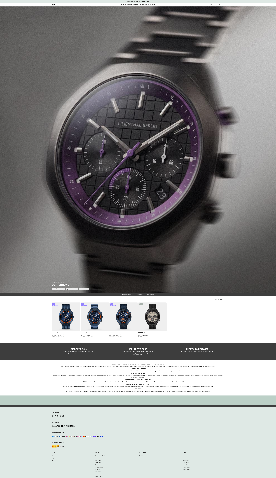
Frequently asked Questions (101, 458)
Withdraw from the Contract (101, 455)
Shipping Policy (186, 460)
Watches (54, 455)
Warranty (97, 464)
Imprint (184, 455)
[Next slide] (78, 316)
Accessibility (98, 469)
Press (140, 458)
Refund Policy (186, 462)
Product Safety (186, 469)
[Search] (216, 4)
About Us (141, 455)
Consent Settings (186, 467)
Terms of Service (186, 458)
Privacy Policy (186, 464)
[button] (222, 299)
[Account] (219, 4)
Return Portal (98, 462)
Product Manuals (99, 467)
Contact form (98, 460)
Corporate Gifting (99, 476)
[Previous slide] (54, 316)
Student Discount (99, 474)
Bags (53, 460)
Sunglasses (54, 458)
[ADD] (78, 329)
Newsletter (98, 471)
